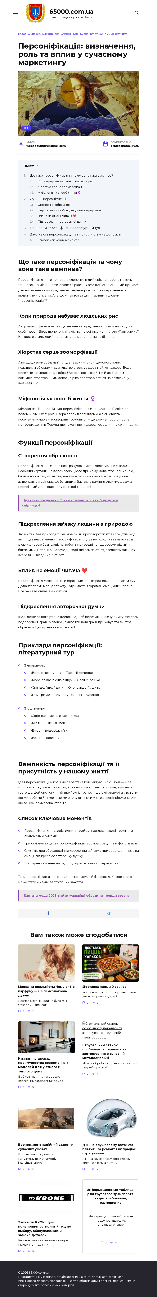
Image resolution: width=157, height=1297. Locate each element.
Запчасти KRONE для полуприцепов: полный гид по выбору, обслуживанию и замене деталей (44, 1228)
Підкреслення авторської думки (62, 221)
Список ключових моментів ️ (59, 240)
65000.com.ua (71, 11)
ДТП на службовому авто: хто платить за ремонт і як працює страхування (109, 1149)
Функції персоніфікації (48, 199)
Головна (24, 34)
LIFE (26, 128)
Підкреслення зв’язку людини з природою (70, 210)
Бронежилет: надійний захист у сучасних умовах (45, 1147)
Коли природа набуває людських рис (65, 181)
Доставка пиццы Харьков (104, 987)
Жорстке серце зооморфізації (60, 187)
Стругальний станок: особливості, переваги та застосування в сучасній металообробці (104, 1051)
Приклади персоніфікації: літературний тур (65, 228)
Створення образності (54, 205)
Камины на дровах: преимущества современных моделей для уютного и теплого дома (43, 1065)
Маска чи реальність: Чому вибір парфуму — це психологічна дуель (46, 991)
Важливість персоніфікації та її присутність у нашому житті (76, 234)
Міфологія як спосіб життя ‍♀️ (59, 192)
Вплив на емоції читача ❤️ (57, 216)
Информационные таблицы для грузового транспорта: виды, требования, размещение (110, 1196)
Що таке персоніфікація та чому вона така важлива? (71, 175)
